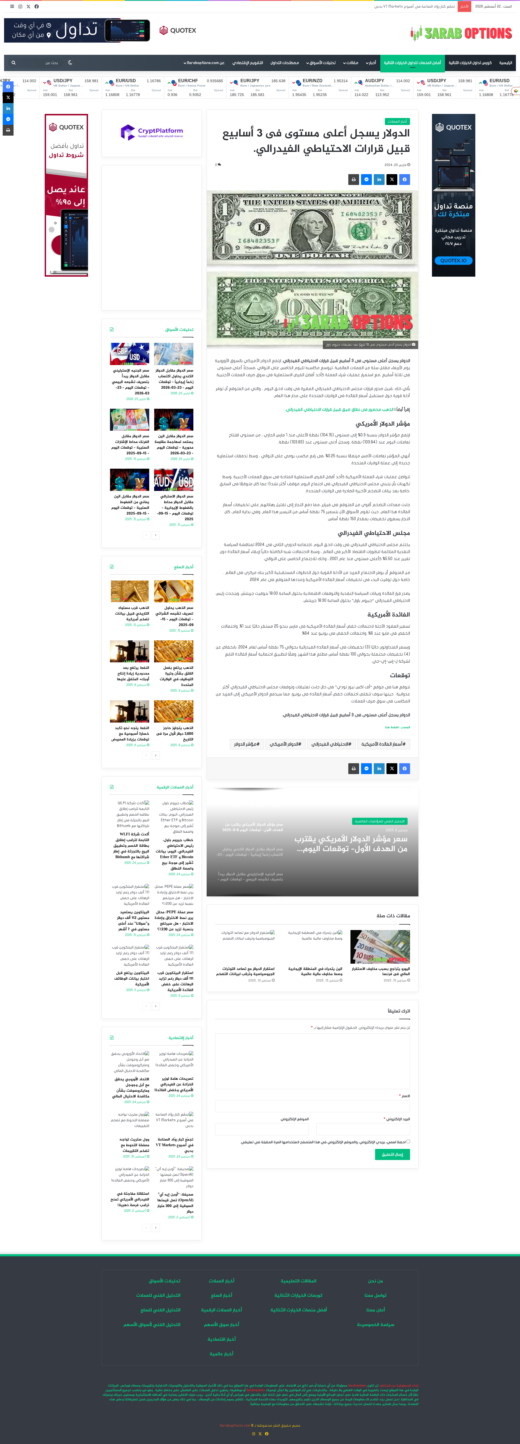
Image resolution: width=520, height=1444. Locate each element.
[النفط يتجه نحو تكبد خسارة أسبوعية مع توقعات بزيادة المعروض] (129, 711)
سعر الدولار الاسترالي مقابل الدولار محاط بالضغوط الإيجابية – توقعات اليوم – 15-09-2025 (175, 507)
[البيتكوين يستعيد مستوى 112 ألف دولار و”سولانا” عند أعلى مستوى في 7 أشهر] (129, 895)
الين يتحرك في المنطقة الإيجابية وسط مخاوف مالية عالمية (315, 971)
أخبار (372, 63)
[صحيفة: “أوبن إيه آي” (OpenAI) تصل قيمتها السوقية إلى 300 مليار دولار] (173, 1177)
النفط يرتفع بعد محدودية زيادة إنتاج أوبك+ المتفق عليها (133, 673)
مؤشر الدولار (245, 744)
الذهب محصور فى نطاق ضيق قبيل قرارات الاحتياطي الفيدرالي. (339, 409)
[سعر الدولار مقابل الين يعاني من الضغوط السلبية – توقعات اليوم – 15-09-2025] (129, 480)
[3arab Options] (461, 34)
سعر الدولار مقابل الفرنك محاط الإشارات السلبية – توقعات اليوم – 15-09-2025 (130, 444)
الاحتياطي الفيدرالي (329, 744)
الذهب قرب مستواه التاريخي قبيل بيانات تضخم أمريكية (132, 613)
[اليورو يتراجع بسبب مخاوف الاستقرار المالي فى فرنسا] (380, 947)
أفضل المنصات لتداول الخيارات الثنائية (412, 63)
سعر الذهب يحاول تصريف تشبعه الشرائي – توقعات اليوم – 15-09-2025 (174, 616)
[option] (312, 842)
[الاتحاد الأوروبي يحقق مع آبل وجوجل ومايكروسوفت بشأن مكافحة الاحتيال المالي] (129, 1062)
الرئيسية (505, 63)
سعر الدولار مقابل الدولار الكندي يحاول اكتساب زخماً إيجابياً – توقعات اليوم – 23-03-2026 (354, 844)
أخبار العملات (397, 121)
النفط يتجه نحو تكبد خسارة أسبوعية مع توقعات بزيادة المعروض (130, 734)
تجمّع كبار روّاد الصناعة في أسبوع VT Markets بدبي (174, 1145)
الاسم (404, 1096)
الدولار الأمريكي (284, 744)
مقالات (352, 63)
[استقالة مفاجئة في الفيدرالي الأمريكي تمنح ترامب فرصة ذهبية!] (129, 1177)
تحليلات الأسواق (323, 63)
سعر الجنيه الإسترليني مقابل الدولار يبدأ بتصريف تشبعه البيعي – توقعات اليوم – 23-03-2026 (130, 382)
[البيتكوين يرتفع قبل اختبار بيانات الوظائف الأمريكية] (129, 956)
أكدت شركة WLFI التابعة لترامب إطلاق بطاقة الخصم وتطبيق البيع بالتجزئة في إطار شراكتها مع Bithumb (131, 845)
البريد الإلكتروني (397, 1119)
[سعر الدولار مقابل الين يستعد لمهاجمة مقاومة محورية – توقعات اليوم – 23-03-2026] (173, 420)
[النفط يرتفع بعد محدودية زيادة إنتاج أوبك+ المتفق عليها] (129, 651)
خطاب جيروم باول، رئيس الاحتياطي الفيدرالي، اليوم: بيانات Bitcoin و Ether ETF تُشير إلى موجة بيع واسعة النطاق (174, 854)
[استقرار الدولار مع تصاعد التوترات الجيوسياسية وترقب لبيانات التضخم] (245, 947)
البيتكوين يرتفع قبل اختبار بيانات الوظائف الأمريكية (131, 979)
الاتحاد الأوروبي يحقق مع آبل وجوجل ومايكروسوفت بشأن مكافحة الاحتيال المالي (130, 1088)
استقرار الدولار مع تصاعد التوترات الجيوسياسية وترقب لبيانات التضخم (245, 971)
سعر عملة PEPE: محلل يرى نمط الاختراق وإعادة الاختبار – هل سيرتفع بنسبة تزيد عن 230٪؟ (174, 920)
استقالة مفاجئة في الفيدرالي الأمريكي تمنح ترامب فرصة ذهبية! (129, 1199)
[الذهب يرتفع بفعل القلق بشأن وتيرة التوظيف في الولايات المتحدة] (173, 651)
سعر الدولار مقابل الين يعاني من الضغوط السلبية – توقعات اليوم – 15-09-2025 (130, 505)
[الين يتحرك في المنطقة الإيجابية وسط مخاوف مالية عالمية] (312, 947)
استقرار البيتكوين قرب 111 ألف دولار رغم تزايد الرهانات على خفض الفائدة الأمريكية (175, 981)
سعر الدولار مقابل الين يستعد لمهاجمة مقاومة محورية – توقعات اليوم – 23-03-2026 (173, 444)
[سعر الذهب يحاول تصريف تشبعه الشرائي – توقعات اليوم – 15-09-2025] (173, 591)
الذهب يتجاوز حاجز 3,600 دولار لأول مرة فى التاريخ (174, 734)
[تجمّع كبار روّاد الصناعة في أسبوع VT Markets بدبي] (173, 1123)
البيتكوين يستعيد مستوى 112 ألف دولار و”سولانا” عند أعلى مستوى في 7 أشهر (133, 920)
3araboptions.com (235, 1425)
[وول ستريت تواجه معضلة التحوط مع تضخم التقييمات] (129, 1123)
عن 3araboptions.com (206, 63)
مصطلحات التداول (285, 63)
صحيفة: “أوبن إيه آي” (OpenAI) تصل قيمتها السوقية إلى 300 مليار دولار (175, 1203)
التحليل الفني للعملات (388, 821)
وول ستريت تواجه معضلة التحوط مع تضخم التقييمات (134, 1145)
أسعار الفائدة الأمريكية (382, 744)
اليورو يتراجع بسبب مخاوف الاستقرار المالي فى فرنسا (381, 971)
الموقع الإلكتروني (295, 1119)
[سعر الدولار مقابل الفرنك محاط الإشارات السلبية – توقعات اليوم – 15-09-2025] (129, 420)
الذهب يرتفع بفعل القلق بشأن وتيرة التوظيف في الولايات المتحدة (176, 676)
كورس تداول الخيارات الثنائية (470, 63)
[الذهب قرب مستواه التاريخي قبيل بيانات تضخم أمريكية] (129, 591)
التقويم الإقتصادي (247, 63)
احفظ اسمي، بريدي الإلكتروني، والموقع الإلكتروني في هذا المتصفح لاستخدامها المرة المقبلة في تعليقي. (323, 1142)
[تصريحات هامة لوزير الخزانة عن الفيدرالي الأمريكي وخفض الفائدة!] (173, 1062)
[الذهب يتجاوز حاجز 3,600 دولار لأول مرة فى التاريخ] (173, 711)
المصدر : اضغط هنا (397, 727)
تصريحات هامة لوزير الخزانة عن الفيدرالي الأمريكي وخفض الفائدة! (173, 1084)
